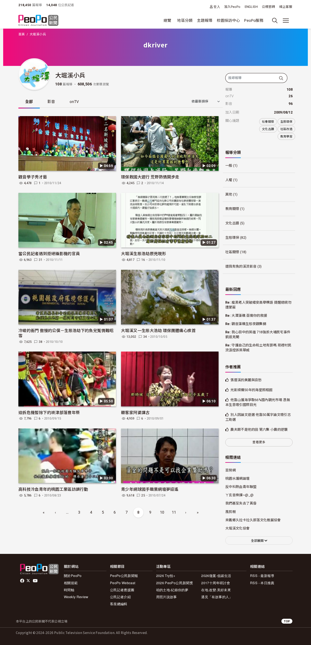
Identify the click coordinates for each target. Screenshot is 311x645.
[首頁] (38, 21)
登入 (216, 6)
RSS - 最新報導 (262, 575)
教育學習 (286, 136)
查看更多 (258, 442)
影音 (51, 101)
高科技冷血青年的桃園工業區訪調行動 (53, 489)
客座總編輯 (118, 603)
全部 (29, 101)
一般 (228, 166)
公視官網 (268, 7)
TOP (287, 621)
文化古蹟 (268, 129)
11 (174, 512)
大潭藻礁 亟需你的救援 (249, 316)
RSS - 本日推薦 (262, 582)
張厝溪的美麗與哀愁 (245, 380)
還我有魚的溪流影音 (240, 266)
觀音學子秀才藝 (32, 176)
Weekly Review (76, 596)
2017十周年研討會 (215, 582)
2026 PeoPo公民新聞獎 (174, 582)
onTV (74, 101)
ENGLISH (251, 7)
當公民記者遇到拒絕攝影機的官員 (49, 253)
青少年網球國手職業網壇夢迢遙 (149, 489)
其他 (228, 194)
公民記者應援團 (122, 589)
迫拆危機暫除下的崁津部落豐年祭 (49, 412)
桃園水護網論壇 (237, 479)
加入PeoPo (232, 7)
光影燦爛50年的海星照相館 (251, 390)
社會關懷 (268, 121)
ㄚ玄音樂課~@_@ (239, 495)
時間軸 (69, 589)
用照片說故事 (166, 596)
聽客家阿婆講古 (135, 412)
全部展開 (257, 541)
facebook (22, 581)
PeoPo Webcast (122, 582)
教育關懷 (232, 209)
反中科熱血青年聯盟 (240, 487)
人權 (228, 180)
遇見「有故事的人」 (216, 596)
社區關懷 (232, 252)
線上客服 (285, 7)
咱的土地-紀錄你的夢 (172, 589)
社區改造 (286, 129)
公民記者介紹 (120, 596)
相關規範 (71, 582)
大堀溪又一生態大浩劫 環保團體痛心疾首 (158, 330)
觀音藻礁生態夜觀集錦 (248, 324)
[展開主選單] (286, 20)
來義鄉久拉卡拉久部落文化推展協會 (253, 520)
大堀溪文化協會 (237, 528)
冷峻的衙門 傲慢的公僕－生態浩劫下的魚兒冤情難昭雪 (66, 332)
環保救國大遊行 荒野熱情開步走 (150, 176)
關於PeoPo (73, 575)
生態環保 (286, 121)
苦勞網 (230, 470)
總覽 (167, 20)
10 (162, 512)
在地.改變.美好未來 (216, 589)
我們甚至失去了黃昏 (240, 503)
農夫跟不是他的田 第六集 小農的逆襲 (259, 430)
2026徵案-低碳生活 (216, 575)
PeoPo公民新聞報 (124, 575)
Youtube (35, 581)
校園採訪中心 (228, 20)
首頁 (21, 34)
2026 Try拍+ (165, 575)
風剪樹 (230, 512)
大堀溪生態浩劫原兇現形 (143, 253)
